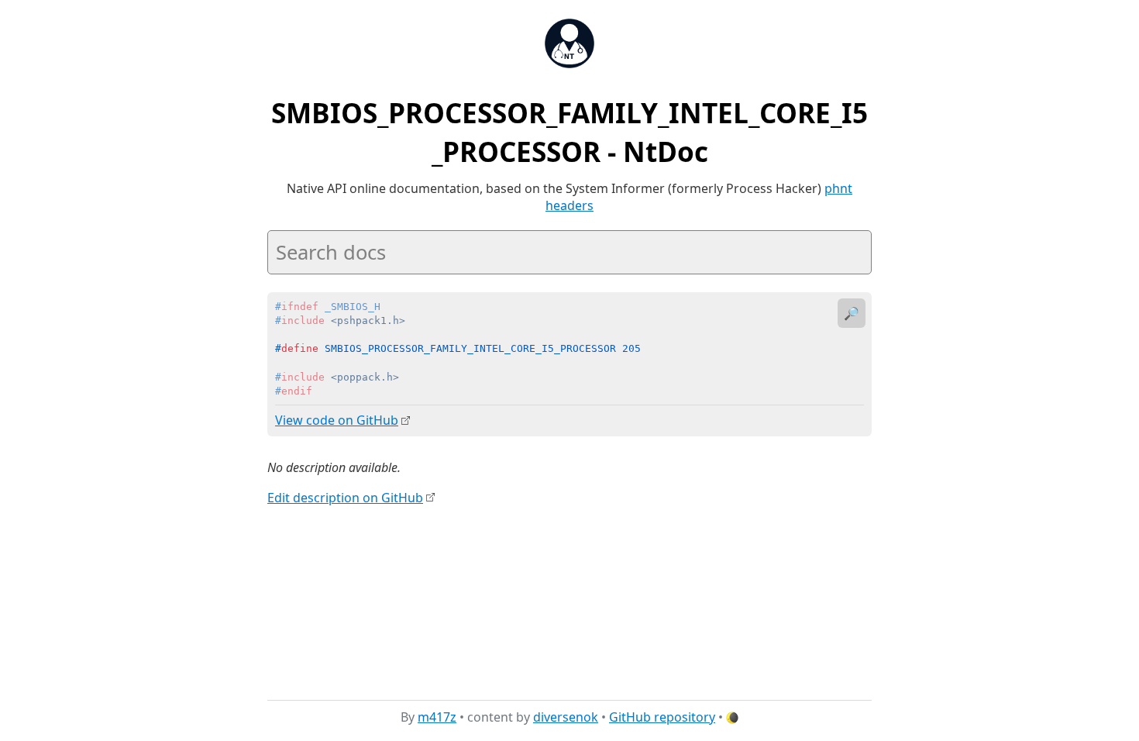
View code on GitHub (336, 420)
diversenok (565, 716)
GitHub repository (662, 716)
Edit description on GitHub (345, 497)
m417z (437, 716)
